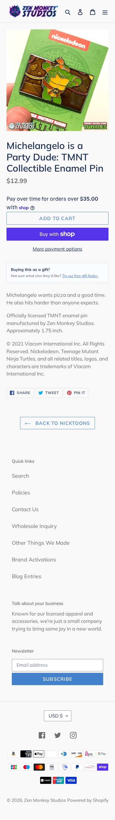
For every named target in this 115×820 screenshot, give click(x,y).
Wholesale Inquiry (34, 526)
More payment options (57, 249)
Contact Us (25, 509)
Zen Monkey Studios (45, 800)
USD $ (56, 716)
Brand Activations (34, 559)
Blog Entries (26, 576)
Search (20, 475)
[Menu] (105, 11)
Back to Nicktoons (62, 423)
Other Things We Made (41, 542)
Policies (21, 492)
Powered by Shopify (88, 800)
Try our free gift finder (80, 276)
